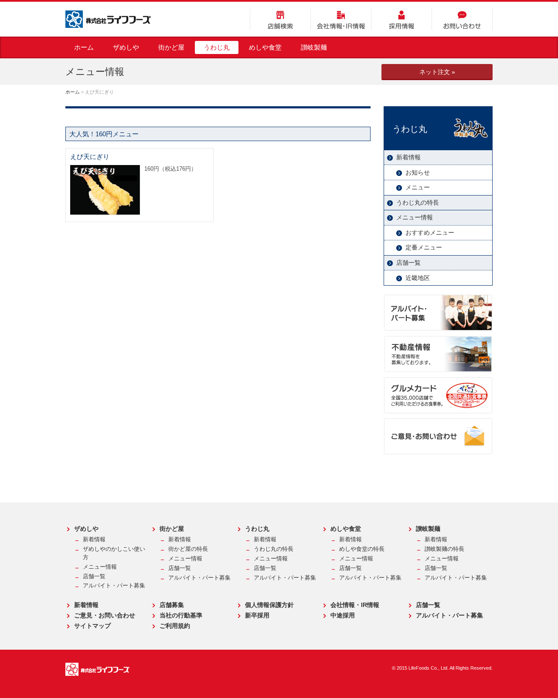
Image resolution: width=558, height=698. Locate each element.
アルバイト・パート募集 (114, 586)
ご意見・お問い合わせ (104, 615)
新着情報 (408, 157)
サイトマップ (92, 625)
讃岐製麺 (314, 47)
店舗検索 (280, 19)
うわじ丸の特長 (417, 202)
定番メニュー (423, 247)
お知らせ (417, 172)
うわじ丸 (217, 47)
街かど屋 (171, 47)
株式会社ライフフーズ (108, 19)
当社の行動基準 (181, 615)
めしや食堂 (265, 47)
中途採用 (342, 615)
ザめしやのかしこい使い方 (114, 553)
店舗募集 (172, 604)
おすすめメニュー (429, 232)
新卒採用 (257, 615)
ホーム (84, 47)
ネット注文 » (437, 71)
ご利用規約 (175, 625)
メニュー (417, 187)
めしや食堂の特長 (361, 549)
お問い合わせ (462, 19)
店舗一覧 (408, 262)
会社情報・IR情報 (341, 19)
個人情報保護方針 (269, 604)
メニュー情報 (414, 217)
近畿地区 (417, 277)
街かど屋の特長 (188, 549)
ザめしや (126, 47)
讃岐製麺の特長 (444, 549)
